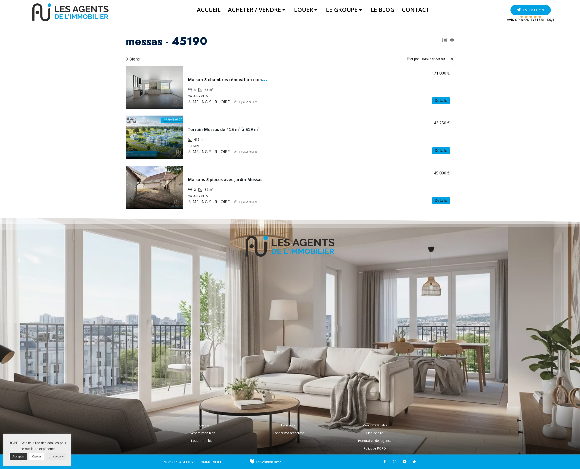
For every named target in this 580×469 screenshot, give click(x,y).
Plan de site (374, 433)
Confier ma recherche (288, 433)
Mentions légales (374, 425)
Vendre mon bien (202, 433)
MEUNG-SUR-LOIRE (211, 101)
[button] (530, 10)
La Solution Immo (269, 462)
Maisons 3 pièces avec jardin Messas (225, 180)
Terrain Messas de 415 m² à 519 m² (224, 130)
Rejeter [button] (36, 456)
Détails (441, 100)
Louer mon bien (202, 440)
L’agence (202, 425)
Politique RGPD (374, 448)
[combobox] (437, 59)
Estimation (289, 425)
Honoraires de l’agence (375, 440)
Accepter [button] (18, 456)
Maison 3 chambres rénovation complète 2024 (235, 80)
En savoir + (56, 456)
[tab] (208, 10)
